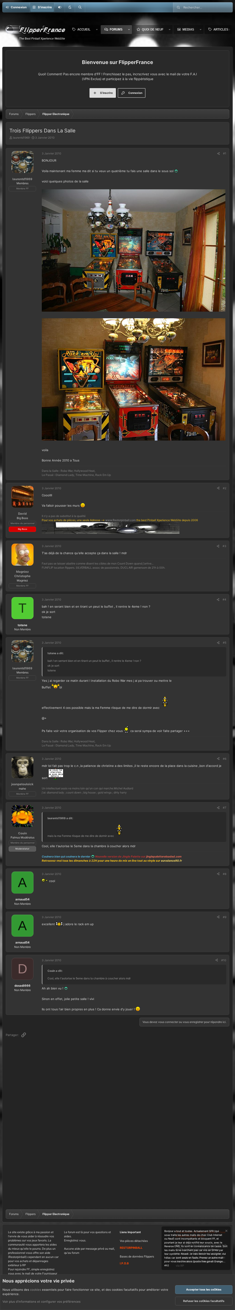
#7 (224, 807)
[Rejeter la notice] (226, 1231)
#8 (224, 874)
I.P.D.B (124, 1263)
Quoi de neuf (152, 29)
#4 (224, 599)
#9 (224, 917)
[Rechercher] (80, 7)
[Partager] (218, 153)
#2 (224, 488)
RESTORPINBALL (131, 1247)
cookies (35, 1289)
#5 (224, 642)
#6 (224, 758)
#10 (223, 960)
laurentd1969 (21, 137)
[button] (70, 7)
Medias (188, 29)
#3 (224, 546)
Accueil (83, 29)
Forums (116, 29)
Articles (220, 29)
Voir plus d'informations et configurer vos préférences (42, 1301)
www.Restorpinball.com (120, 520)
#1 (224, 153)
